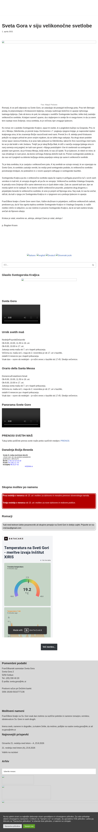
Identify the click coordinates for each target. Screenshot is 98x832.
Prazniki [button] (12, 340)
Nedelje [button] (5, 340)
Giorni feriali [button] (21, 376)
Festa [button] (13, 376)
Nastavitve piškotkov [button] (12, 826)
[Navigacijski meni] (93, 7)
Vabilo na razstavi (10, 752)
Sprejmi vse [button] (29, 826)
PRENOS (65, 441)
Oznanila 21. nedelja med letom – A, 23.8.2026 (23, 743)
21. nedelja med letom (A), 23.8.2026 (18, 748)
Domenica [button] (6, 376)
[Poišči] (93, 265)
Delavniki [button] (20, 340)
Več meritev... (49, 647)
